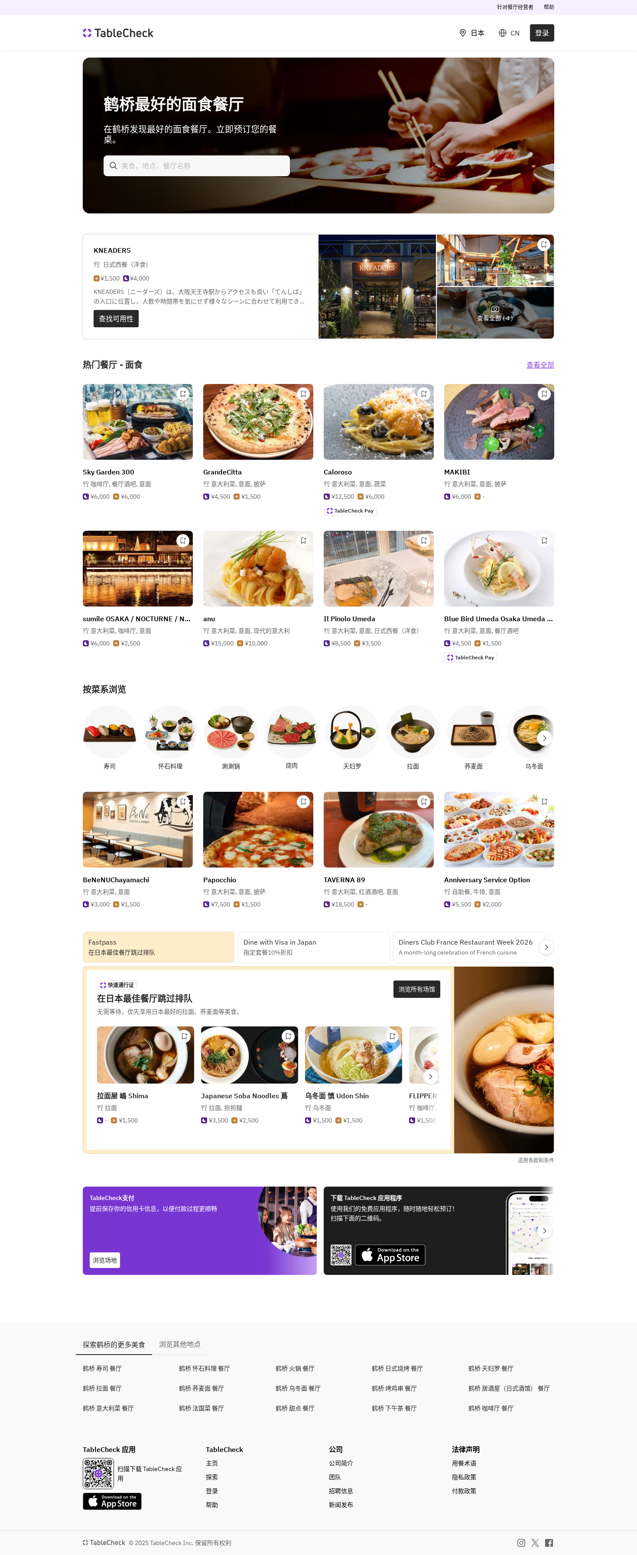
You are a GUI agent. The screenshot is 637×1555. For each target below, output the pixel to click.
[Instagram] (521, 1543)
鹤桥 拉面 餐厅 (102, 1388)
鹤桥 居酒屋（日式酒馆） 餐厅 (509, 1388)
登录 (542, 33)
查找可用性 (116, 318)
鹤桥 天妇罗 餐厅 (491, 1368)
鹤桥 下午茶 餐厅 (394, 1408)
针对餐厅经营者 (515, 7)
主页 (212, 1463)
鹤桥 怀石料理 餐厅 (204, 1368)
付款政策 (464, 1491)
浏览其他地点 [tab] (180, 1344)
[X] (535, 1543)
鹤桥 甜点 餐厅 (295, 1408)
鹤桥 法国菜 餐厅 (201, 1408)
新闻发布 (341, 1505)
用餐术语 (464, 1463)
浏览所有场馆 (417, 989)
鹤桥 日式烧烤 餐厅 (397, 1368)
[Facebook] (549, 1543)
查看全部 (540, 365)
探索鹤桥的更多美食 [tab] (114, 1344)
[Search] (113, 166)
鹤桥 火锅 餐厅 (295, 1368)
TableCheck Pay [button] (354, 510)
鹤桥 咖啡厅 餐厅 (491, 1408)
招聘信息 (341, 1491)
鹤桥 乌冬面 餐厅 (298, 1388)
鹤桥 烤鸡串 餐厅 (394, 1388)
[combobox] (197, 165)
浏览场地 (105, 1260)
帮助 (549, 7)
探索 (212, 1477)
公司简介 (341, 1463)
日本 (477, 33)
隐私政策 (464, 1477)
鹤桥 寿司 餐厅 (102, 1368)
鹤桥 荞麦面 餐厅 (201, 1388)
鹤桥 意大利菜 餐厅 (108, 1408)
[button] (121, 484)
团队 (335, 1477)
